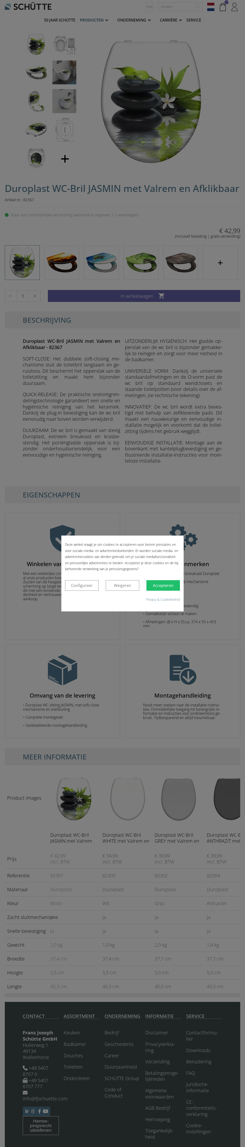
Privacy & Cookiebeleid (163, 599)
